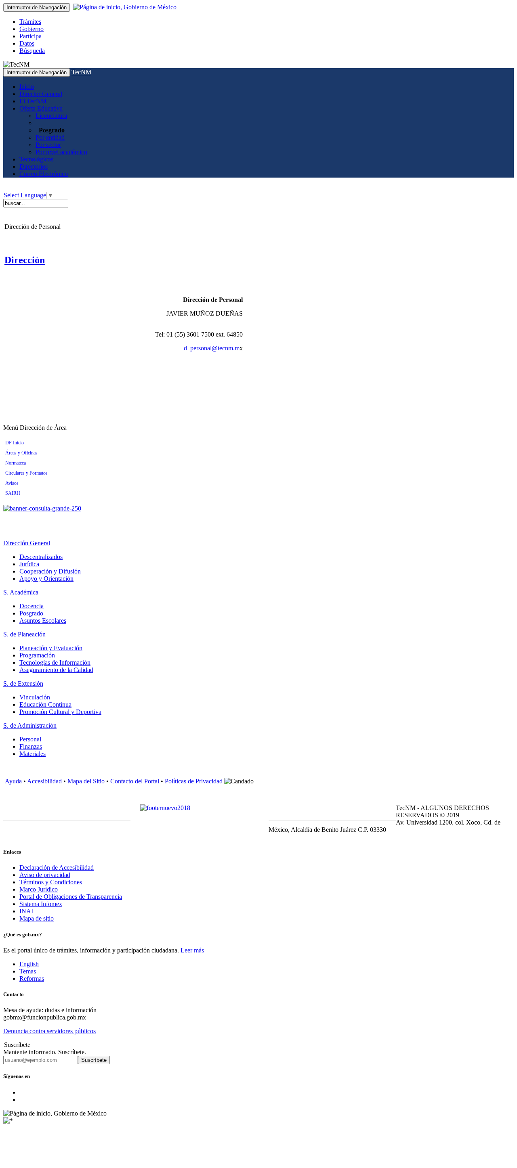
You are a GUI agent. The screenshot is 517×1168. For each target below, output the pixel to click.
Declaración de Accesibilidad (56, 867)
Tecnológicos (36, 159)
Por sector (48, 144)
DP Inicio (14, 443)
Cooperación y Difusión (50, 571)
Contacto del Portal (134, 781)
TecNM (81, 72)
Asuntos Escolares (42, 620)
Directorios (33, 166)
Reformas (31, 978)
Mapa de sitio (36, 918)
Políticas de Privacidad (194, 781)
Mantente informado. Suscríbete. (44, 1052)
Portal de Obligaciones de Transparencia (70, 896)
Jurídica (29, 564)
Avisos (12, 483)
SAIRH (12, 493)
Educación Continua (45, 704)
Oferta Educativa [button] (41, 108)
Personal (30, 739)
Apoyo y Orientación (46, 578)
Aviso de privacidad (44, 874)
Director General (40, 93)
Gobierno (31, 28)
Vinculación (34, 697)
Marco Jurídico (38, 889)
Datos (26, 43)
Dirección (24, 260)
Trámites (30, 21)
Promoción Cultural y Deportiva (60, 711)
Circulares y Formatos (26, 473)
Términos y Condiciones (50, 882)
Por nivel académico (61, 152)
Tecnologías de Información (54, 662)
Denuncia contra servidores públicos (49, 1031)
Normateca (15, 463)
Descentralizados (41, 556)
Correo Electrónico (43, 173)
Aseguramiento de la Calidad (56, 669)
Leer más (192, 950)
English (29, 964)
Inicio (26, 86)
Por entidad (50, 137)
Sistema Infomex (40, 903)
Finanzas (30, 746)
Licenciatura (51, 115)
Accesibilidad (44, 781)
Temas (27, 971)
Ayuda (13, 781)
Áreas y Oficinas (21, 453)
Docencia (31, 606)
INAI (26, 911)
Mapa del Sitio (86, 781)
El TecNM (32, 101)
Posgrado (31, 613)
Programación (37, 655)
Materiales (32, 753)
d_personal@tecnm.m (212, 348)
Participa (30, 36)
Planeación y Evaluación (50, 648)
